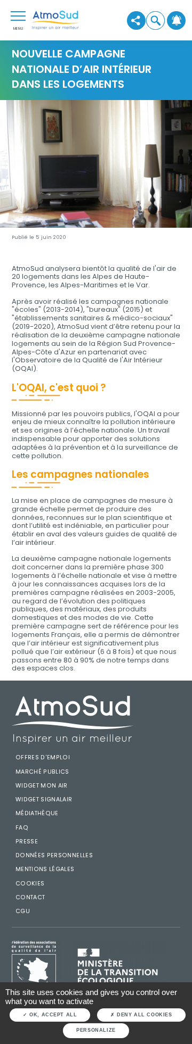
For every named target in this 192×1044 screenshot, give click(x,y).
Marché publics (42, 772)
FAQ (21, 828)
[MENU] (18, 15)
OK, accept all (52, 1014)
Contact (30, 897)
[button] (155, 20)
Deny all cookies (143, 1014)
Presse (26, 842)
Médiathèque (37, 813)
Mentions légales (45, 869)
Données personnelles (54, 855)
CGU (22, 911)
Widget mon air (41, 786)
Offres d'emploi (42, 757)
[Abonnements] (176, 20)
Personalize (95, 1030)
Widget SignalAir (44, 799)
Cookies (30, 884)
